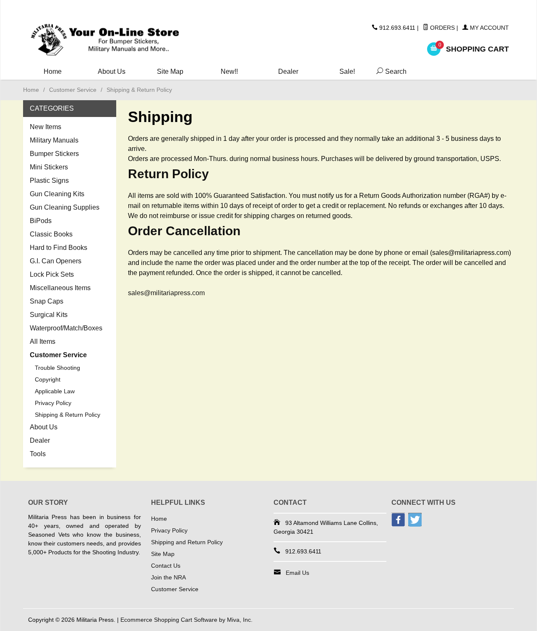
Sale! (347, 71)
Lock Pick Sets (52, 274)
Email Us (297, 572)
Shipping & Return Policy (67, 414)
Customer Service (72, 89)
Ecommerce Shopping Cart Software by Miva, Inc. (186, 619)
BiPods (41, 220)
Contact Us (165, 565)
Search (389, 71)
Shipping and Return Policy (187, 542)
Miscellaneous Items (60, 287)
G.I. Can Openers (55, 261)
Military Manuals (54, 140)
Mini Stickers (49, 167)
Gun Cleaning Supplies (64, 207)
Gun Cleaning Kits (57, 193)
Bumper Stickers (54, 153)
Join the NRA (168, 577)
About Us (111, 71)
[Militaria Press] (105, 40)
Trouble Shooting (57, 367)
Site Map (170, 71)
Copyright (47, 379)
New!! (229, 71)
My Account (488, 27)
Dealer (288, 71)
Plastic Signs (49, 180)
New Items (45, 126)
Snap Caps (46, 301)
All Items (42, 341)
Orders (441, 27)
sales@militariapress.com (166, 292)
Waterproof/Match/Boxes (66, 328)
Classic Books (51, 234)
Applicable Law (55, 391)
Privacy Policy (53, 403)
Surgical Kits (49, 314)
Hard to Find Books (58, 247)
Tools (38, 453)
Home (53, 71)
